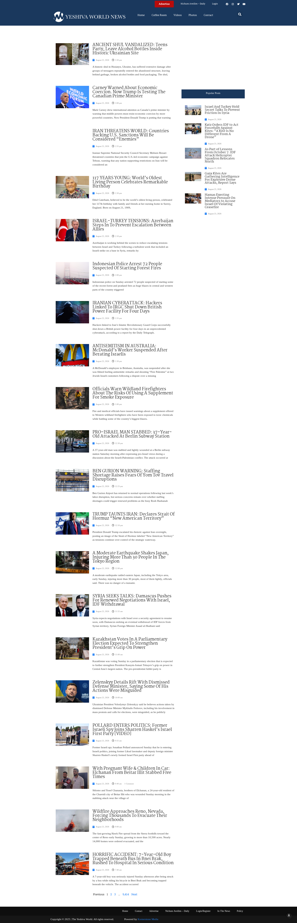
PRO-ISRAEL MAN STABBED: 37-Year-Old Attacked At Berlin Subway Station (132, 434)
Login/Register (203, 911)
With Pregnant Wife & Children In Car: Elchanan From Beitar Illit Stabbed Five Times (131, 772)
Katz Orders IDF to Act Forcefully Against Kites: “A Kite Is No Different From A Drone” (221, 131)
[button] (240, 14)
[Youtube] (244, 4)
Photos (193, 15)
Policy (240, 911)
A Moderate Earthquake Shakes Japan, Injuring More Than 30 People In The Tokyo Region (130, 557)
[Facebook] (227, 4)
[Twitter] (238, 4)
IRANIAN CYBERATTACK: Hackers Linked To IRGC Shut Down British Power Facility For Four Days (127, 307)
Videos (178, 15)
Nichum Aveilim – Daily (193, 4)
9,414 (126, 894)
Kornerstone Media (148, 919)
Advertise (153, 911)
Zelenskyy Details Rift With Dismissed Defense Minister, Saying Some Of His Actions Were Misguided (131, 686)
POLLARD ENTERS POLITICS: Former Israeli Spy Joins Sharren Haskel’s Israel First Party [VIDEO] (132, 729)
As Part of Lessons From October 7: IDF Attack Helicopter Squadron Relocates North (220, 155)
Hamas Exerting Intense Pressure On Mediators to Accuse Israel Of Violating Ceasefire (220, 201)
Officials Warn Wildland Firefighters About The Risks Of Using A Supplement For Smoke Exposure (132, 393)
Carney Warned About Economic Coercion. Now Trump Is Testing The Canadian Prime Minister (128, 92)
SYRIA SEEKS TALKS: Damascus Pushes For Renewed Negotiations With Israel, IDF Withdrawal (131, 600)
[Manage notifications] (289, 915)
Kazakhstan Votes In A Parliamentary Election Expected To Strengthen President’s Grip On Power (129, 643)
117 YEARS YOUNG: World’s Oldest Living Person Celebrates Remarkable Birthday (130, 182)
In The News (223, 911)
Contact (208, 15)
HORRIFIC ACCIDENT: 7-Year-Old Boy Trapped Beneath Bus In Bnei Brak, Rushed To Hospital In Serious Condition (133, 858)
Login (215, 4)
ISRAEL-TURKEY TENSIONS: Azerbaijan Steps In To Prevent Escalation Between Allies (132, 225)
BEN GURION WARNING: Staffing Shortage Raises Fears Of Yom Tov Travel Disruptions (132, 475)
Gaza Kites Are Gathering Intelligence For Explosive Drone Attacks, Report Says (222, 178)
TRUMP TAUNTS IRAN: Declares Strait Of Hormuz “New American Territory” (133, 516)
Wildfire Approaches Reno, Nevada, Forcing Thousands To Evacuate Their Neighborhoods (129, 815)
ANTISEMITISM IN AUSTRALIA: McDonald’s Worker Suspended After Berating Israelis (129, 350)
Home (141, 15)
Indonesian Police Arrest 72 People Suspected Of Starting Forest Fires (127, 266)
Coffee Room (159, 15)
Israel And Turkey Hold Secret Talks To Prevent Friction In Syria (222, 110)
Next (134, 894)
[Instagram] (232, 4)
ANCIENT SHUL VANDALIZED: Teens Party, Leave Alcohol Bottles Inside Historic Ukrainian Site (129, 49)
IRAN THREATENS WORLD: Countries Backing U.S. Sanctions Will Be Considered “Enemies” (130, 135)
